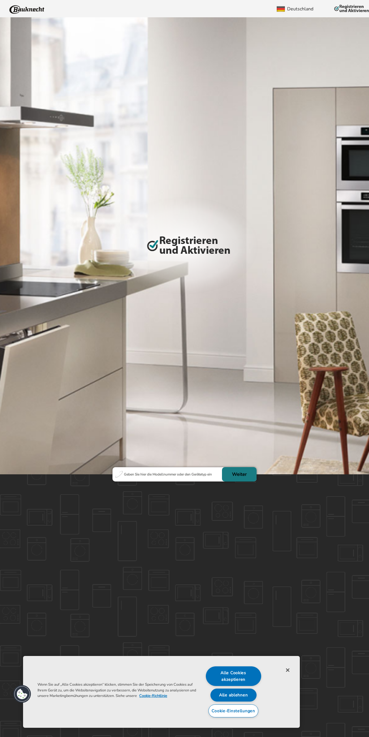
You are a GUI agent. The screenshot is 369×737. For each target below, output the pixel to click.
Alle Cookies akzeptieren (233, 676)
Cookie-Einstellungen (233, 711)
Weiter (239, 474)
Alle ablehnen (233, 695)
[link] (27, 8)
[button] (22, 694)
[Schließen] (287, 670)
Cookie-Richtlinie (153, 695)
